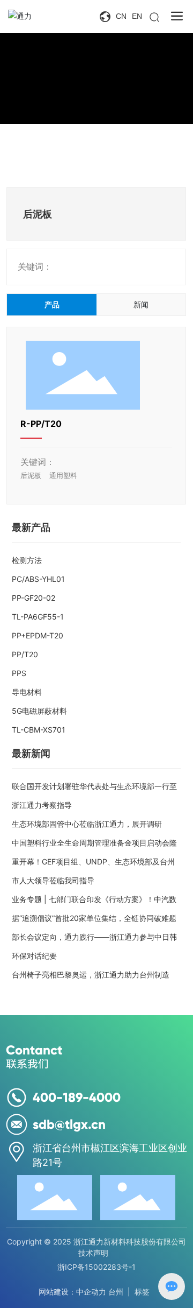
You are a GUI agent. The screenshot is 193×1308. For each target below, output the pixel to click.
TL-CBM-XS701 (38, 729)
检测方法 (27, 560)
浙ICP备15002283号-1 (96, 1266)
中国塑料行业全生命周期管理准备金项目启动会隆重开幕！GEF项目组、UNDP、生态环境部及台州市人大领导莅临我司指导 (94, 861)
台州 (115, 1291)
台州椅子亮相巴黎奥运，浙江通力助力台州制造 (90, 974)
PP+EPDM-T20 (37, 635)
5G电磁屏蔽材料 (39, 710)
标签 (142, 1291)
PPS (19, 673)
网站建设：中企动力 (72, 1291)
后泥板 (30, 475)
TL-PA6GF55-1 (38, 616)
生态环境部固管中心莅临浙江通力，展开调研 (87, 823)
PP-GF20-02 (33, 597)
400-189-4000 (77, 1097)
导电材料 (27, 692)
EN (137, 16)
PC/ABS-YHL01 (38, 578)
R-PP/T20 (41, 423)
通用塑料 (63, 475)
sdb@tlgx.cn (69, 1124)
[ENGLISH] (106, 16)
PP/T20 (25, 654)
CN (121, 16)
